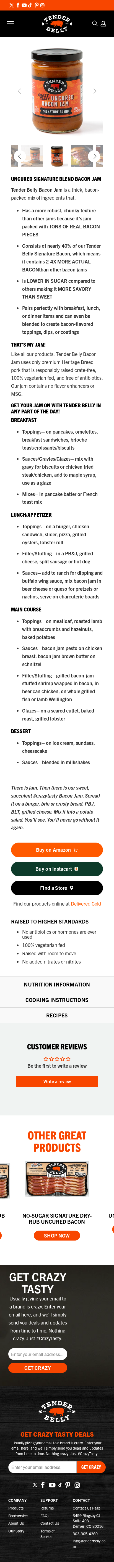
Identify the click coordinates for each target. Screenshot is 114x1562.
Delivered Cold (86, 903)
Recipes (57, 1015)
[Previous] (20, 91)
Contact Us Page (86, 1507)
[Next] (94, 91)
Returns (47, 1507)
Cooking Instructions (57, 999)
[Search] (95, 23)
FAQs (44, 1515)
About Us (16, 1523)
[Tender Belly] (57, 23)
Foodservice (18, 1515)
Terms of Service (47, 1533)
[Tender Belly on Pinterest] (36, 5)
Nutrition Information (57, 984)
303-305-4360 (85, 1533)
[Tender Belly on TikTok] (30, 5)
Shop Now (57, 1235)
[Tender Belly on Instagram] (42, 5)
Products (16, 1507)
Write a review (57, 1081)
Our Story (16, 1530)
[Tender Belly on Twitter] (12, 5)
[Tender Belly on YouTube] (24, 5)
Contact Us (49, 1523)
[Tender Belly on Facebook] (18, 5)
